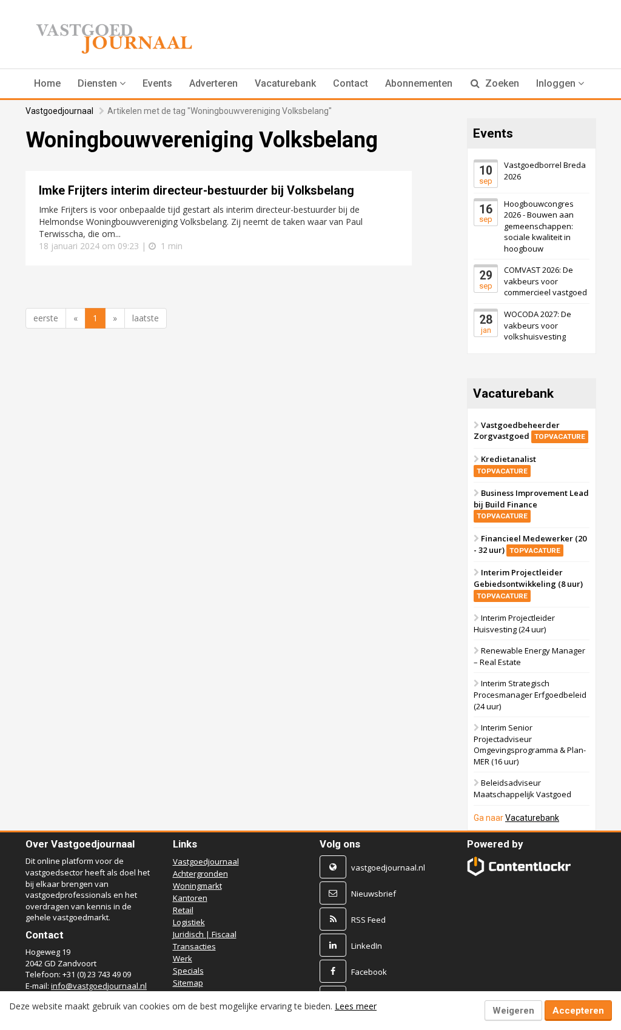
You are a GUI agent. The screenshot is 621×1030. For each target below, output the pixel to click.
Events (157, 83)
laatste (145, 318)
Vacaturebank (285, 83)
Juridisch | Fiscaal (205, 934)
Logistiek (189, 922)
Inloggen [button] (557, 83)
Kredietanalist (506, 464)
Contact (350, 83)
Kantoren (190, 897)
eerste (45, 318)
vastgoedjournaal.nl (388, 867)
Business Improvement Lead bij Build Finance (531, 504)
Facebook (369, 971)
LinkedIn (366, 945)
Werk (182, 958)
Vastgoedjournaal (59, 111)
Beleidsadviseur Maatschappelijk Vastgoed (522, 789)
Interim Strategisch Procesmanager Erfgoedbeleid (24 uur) (530, 695)
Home (47, 83)
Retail (183, 910)
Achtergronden (200, 873)
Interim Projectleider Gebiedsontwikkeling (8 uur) (528, 583)
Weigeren (513, 1010)
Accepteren (578, 1010)
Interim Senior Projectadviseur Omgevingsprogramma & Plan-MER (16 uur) (530, 745)
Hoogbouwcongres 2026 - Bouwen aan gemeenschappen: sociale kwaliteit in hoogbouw (539, 226)
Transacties (194, 946)
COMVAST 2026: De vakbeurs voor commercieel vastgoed (545, 281)
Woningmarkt (197, 885)
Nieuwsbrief (373, 893)
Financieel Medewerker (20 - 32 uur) (530, 544)
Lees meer (356, 1006)
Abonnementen (418, 83)
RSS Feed (368, 919)
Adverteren (213, 83)
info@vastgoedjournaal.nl (99, 985)
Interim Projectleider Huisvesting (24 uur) (514, 624)
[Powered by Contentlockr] (519, 866)
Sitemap (188, 982)
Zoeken (501, 83)
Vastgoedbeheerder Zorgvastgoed (529, 431)
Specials (188, 970)
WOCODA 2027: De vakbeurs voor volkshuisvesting (537, 325)
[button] (101, 83)
